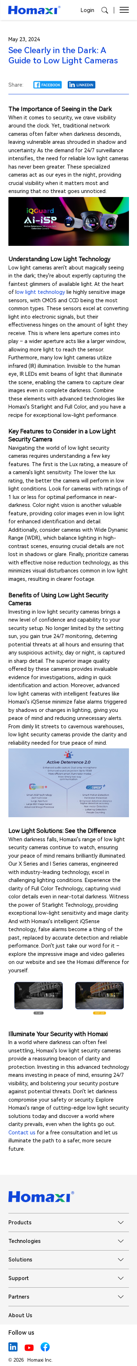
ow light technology (40, 292)
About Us (20, 1315)
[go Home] (34, 10)
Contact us (21, 1132)
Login (87, 10)
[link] (48, 84)
